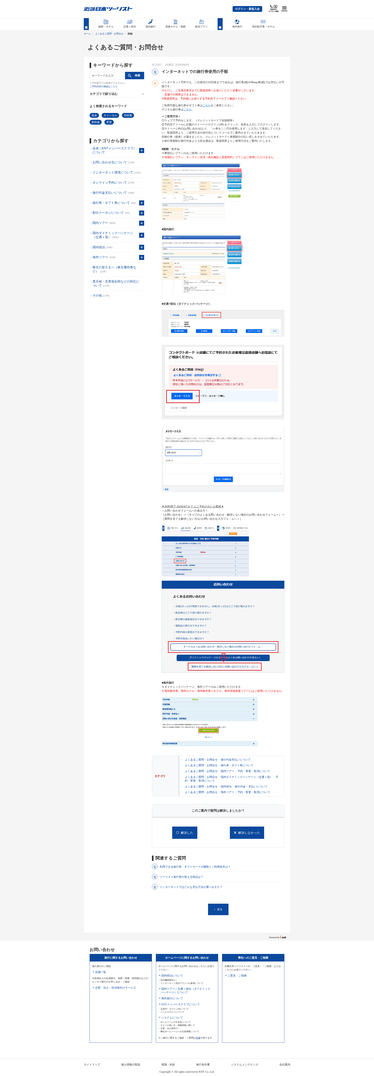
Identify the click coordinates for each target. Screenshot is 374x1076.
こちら (207, 105)
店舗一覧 (100, 972)
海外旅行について (172, 998)
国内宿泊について (172, 975)
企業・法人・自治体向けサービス (115, 987)
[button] (247, 9)
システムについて (172, 1017)
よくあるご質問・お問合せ (109, 33)
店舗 (198, 1037)
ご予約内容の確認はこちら (104, 86)
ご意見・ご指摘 (237, 975)
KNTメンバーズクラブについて (180, 1004)
